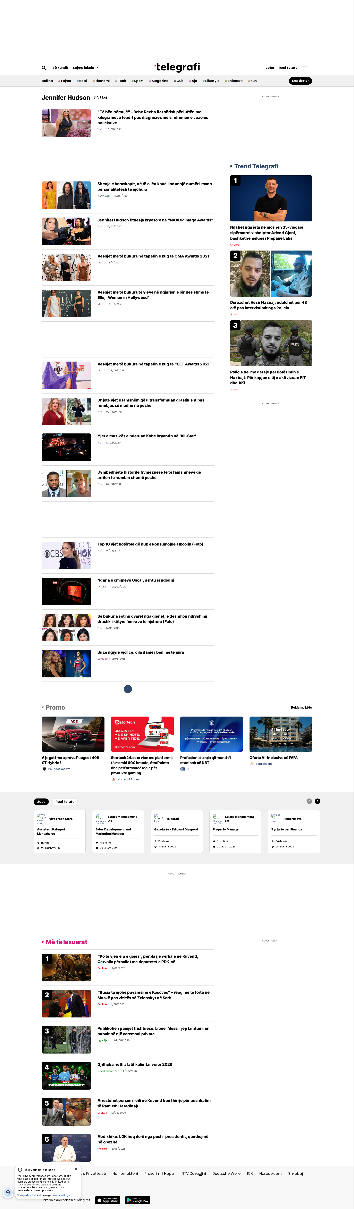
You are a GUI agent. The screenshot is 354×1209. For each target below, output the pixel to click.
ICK (250, 1173)
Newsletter (300, 81)
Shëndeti (235, 80)
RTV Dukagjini (194, 1173)
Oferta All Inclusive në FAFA (274, 757)
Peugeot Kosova (59, 769)
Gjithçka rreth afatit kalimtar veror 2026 (135, 1064)
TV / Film (103, 587)
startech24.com (128, 779)
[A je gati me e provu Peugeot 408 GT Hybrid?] (73, 734)
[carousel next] (317, 801)
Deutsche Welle (226, 1173)
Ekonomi (102, 80)
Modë (101, 262)
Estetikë (103, 659)
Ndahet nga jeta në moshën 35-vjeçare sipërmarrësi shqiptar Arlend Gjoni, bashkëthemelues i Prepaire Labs (266, 232)
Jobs (270, 68)
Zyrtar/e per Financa (286, 829)
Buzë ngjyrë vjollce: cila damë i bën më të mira (141, 652)
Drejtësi (103, 1113)
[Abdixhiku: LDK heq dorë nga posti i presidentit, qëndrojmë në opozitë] (66, 1147)
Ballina (47, 80)
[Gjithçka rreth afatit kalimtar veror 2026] (66, 1075)
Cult (180, 80)
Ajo (194, 80)
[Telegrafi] (177, 68)
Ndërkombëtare (108, 1071)
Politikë (102, 968)
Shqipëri (235, 245)
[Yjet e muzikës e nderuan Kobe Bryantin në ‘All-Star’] (66, 447)
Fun (254, 80)
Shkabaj (295, 1173)
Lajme (66, 80)
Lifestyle (212, 80)
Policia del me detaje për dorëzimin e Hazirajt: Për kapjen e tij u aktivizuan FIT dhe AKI (268, 377)
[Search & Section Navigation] (304, 68)
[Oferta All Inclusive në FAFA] (281, 734)
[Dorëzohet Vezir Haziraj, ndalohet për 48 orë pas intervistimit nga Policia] (271, 273)
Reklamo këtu (301, 707)
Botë (83, 80)
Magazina (160, 80)
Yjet (100, 129)
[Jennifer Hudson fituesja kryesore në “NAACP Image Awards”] (66, 231)
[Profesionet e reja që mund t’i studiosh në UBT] (211, 734)
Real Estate (288, 68)
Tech (122, 80)
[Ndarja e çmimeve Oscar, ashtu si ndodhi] (66, 591)
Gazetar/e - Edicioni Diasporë (176, 829)
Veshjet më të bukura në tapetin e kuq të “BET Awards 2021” (155, 364)
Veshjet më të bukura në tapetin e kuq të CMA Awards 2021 (153, 256)
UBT (189, 769)
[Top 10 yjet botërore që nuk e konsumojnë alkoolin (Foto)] (66, 555)
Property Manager (226, 829)
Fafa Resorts (264, 764)
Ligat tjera (104, 1040)
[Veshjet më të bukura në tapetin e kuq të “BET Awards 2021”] (66, 375)
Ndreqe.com (270, 1173)
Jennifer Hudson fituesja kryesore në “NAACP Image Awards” (155, 220)
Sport (139, 80)
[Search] (44, 68)
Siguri (234, 314)
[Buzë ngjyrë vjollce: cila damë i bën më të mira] (66, 663)
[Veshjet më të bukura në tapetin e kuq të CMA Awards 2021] (66, 267)
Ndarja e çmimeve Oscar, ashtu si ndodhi (136, 580)
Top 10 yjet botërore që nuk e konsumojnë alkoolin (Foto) (150, 544)
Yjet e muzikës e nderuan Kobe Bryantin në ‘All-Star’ (147, 436)
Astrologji (104, 196)
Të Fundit (60, 68)
